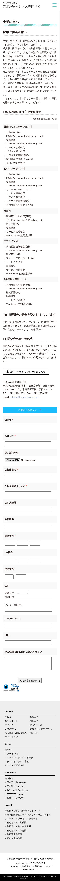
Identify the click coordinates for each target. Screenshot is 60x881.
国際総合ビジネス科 (14, 798)
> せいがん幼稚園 (13, 838)
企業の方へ (10, 729)
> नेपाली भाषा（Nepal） (15, 794)
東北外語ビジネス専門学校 (22, 5)
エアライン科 (11, 753)
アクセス (9, 725)
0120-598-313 (37, 863)
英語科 (8, 750)
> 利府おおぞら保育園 (15, 830)
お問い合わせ (36, 725)
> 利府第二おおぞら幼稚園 (18, 826)
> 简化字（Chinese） (15, 786)
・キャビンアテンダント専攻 (19, 757)
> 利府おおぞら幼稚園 (15, 822)
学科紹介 (34, 717)
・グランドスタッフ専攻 (17, 761)
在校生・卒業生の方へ (41, 729)
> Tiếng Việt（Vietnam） (17, 790)
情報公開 (34, 733)
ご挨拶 (8, 717)
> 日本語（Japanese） (16, 782)
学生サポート (11, 721)
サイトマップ (11, 737)
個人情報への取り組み (16, 733)
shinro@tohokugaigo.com (24, 397)
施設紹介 (34, 721)
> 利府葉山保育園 (13, 834)
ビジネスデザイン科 (14, 765)
